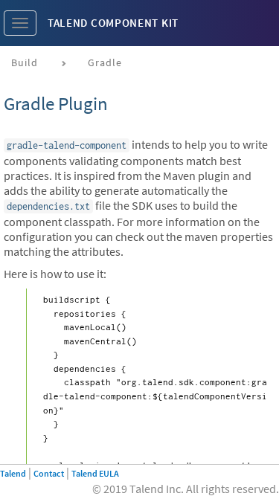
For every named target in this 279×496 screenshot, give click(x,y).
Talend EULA (95, 473)
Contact (48, 473)
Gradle (105, 62)
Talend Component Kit (113, 23)
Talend (13, 473)
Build (24, 62)
